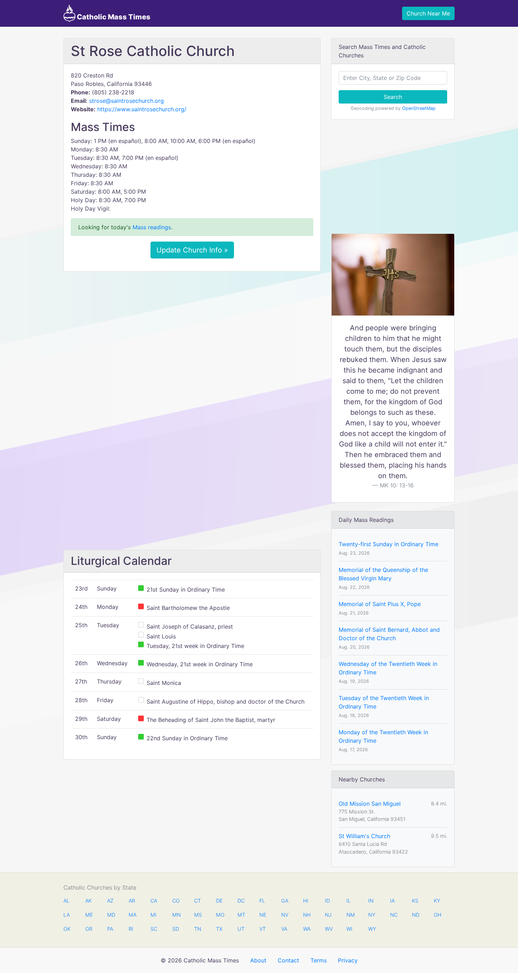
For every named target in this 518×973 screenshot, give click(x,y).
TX (219, 929)
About (258, 960)
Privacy (348, 960)
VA (284, 929)
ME (88, 915)
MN (175, 915)
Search (393, 96)
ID (327, 901)
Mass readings (151, 227)
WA (306, 929)
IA (392, 901)
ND (415, 915)
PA (110, 929)
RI (131, 929)
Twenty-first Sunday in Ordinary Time (388, 544)
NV (284, 915)
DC (241, 901)
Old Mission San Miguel (370, 803)
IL (348, 901)
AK (88, 901)
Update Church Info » (192, 250)
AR (132, 901)
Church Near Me (428, 13)
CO (175, 901)
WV (328, 929)
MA (132, 915)
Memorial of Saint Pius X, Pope (380, 603)
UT (241, 929)
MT (241, 915)
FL (262, 901)
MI (153, 915)
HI (305, 901)
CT (197, 901)
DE (219, 901)
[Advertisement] (192, 329)
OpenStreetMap (419, 108)
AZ (110, 901)
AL (66, 901)
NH (306, 915)
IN (371, 901)
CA (153, 901)
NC (393, 915)
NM (349, 915)
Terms (318, 960)
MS (197, 915)
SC (153, 929)
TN (197, 929)
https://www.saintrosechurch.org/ (141, 109)
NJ (328, 915)
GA (284, 901)
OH (437, 915)
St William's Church (364, 836)
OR (88, 929)
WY (371, 929)
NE (262, 915)
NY (371, 915)
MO (219, 915)
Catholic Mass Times (112, 17)
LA (66, 915)
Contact (288, 960)
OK (66, 929)
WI (349, 929)
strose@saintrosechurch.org (126, 100)
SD (175, 929)
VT (262, 929)
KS (415, 901)
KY (437, 901)
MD (110, 915)
